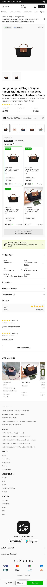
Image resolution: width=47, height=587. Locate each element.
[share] (44, 19)
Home (4, 17)
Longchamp (19, 17)
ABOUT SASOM (8, 548)
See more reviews (23, 347)
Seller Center (6, 2)
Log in (42, 6)
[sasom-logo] (23, 6)
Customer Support (8, 554)
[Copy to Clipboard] (21, 270)
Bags (10, 17)
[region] (23, 47)
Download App (16, 2)
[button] (3, 6)
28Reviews (40, 309)
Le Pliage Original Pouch (30, 264)
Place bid (29, 233)
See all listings (19, 233)
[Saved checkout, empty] (35, 6)
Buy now (35, 583)
